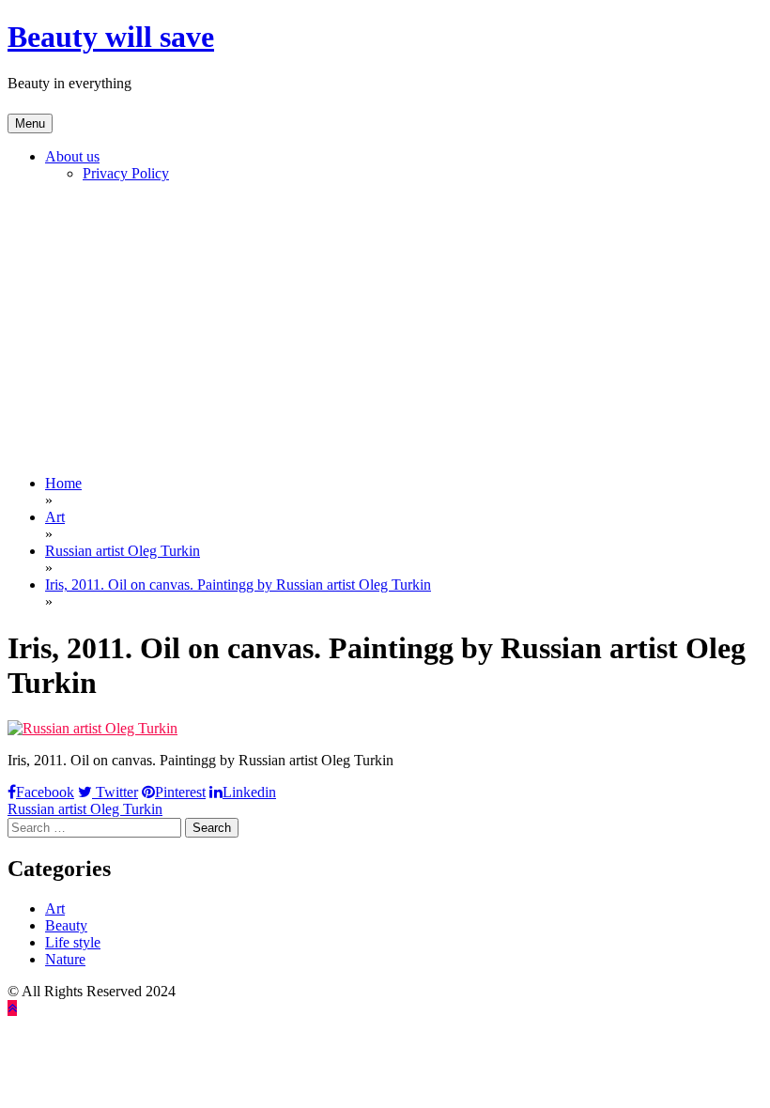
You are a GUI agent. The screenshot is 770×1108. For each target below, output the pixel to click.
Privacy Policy (126, 173)
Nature (65, 959)
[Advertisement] (385, 328)
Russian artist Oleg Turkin (85, 809)
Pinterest (180, 792)
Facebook (45, 792)
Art (55, 908)
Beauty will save (111, 37)
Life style (72, 942)
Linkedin (249, 792)
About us (72, 156)
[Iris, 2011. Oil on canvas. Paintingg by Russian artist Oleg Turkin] (92, 728)
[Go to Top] (12, 1008)
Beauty (66, 925)
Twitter (115, 792)
